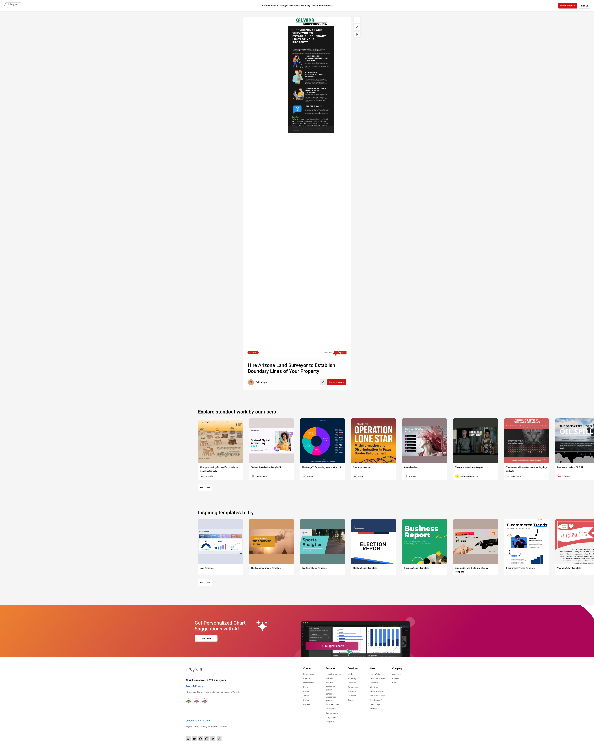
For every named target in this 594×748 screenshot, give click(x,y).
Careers (395, 678)
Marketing (352, 678)
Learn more (206, 638)
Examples (374, 683)
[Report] (357, 34)
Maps (305, 687)
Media (350, 674)
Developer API (376, 700)
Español (214, 726)
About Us (396, 674)
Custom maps (332, 713)
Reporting (352, 683)
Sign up (584, 5)
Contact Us (191, 720)
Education (352, 696)
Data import (331, 709)
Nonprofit (352, 691)
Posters (306, 704)
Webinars (374, 687)
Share (253, 353)
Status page (375, 704)
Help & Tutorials (376, 674)
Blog (394, 683)
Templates (330, 721)
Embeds (329, 678)
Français (223, 726)
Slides (306, 700)
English (189, 726)
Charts (306, 691)
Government (353, 687)
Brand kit (329, 683)
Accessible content (330, 688)
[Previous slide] (201, 487)
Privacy (199, 686)
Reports (306, 678)
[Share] (357, 27)
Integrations (331, 717)
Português (205, 726)
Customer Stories (377, 678)
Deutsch (196, 726)
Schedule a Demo (377, 696)
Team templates (332, 704)
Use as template (567, 5)
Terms (189, 686)
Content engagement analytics (331, 697)
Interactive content (333, 674)
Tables (306, 696)
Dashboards (308, 683)
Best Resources (376, 691)
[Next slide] (209, 487)
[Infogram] (12, 5)
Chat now (205, 720)
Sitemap (373, 709)
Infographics (308, 674)
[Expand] (357, 20)
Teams (351, 700)
